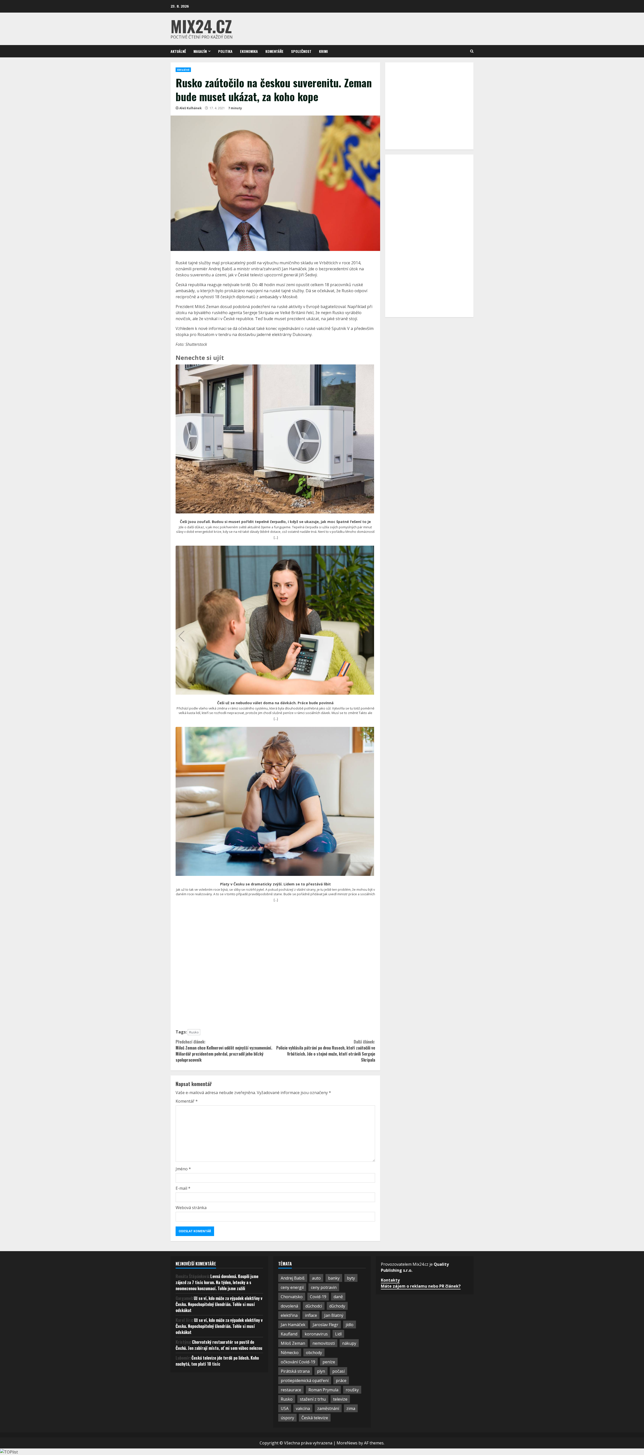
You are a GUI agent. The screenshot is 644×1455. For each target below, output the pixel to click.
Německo (290, 1352)
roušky (352, 1390)
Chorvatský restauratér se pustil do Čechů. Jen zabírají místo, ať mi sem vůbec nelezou (219, 1345)
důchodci (313, 1306)
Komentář (187, 1101)
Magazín (200, 51)
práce (341, 1380)
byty (351, 1278)
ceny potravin (324, 1287)
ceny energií (292, 1287)
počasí (338, 1371)
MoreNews (347, 1443)
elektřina (289, 1315)
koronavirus (316, 1334)
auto (316, 1278)
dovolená (289, 1306)
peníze (329, 1362)
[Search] (471, 51)
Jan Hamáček (293, 1324)
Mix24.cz (201, 26)
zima (350, 1408)
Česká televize (314, 1418)
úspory (287, 1418)
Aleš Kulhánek (190, 108)
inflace (311, 1315)
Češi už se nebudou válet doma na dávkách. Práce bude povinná (275, 703)
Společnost (301, 51)
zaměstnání (328, 1408)
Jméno (183, 1169)
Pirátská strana (295, 1371)
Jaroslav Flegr (325, 1324)
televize (340, 1399)
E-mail (183, 1188)
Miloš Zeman (293, 1343)
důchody (337, 1306)
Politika (225, 51)
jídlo (349, 1324)
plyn (321, 1371)
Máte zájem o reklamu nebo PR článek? (421, 1286)
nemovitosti (323, 1343)
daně (338, 1296)
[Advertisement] (275, 968)
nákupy (349, 1343)
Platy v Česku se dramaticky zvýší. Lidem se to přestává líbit (275, 884)
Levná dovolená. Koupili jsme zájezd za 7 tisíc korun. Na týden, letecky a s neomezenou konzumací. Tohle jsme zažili (217, 1282)
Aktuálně (178, 51)
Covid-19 (318, 1296)
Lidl (338, 1334)
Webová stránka (191, 1207)
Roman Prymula (323, 1390)
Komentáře (274, 51)
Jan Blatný (333, 1315)
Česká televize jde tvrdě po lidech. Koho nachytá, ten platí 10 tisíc (217, 1361)
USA (285, 1408)
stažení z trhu (313, 1399)
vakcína (303, 1408)
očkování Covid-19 (298, 1362)
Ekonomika (249, 51)
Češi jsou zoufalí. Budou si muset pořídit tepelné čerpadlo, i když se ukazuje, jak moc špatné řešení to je (275, 521)
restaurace (291, 1390)
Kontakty (390, 1280)
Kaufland (289, 1334)
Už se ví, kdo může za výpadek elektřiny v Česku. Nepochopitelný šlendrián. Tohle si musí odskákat (219, 1304)
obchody (314, 1352)
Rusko (194, 1032)
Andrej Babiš (293, 1278)
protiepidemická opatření (305, 1380)
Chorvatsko (292, 1296)
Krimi (323, 51)
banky (334, 1278)
